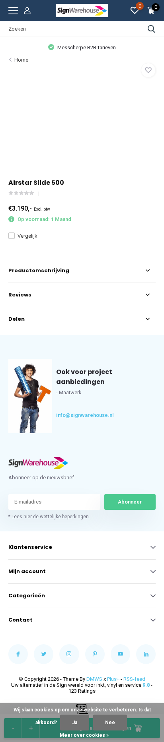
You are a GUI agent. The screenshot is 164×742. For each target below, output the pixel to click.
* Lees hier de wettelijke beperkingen (48, 516)
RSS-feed (134, 679)
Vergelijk (27, 236)
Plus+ (113, 679)
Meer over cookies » (84, 735)
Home (21, 60)
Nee (110, 722)
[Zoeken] (152, 29)
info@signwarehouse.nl (70, 415)
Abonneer (130, 502)
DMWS (94, 679)
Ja (74, 722)
